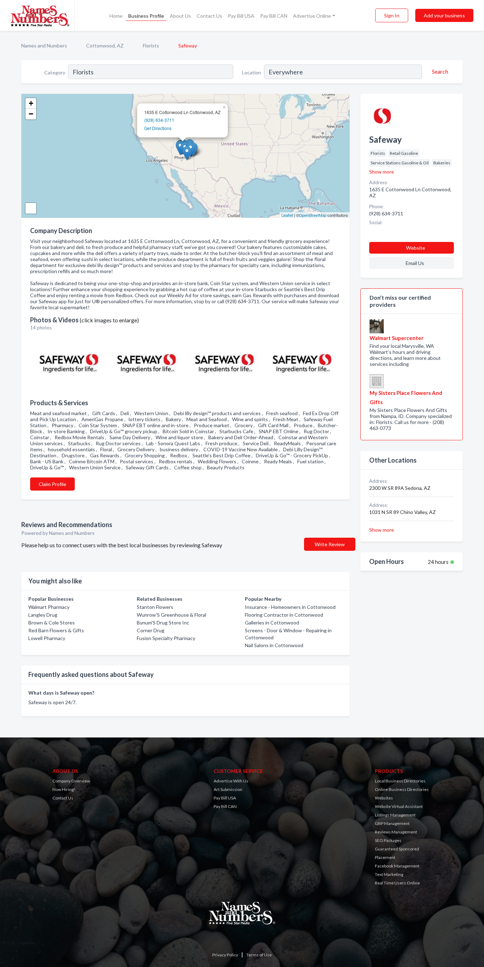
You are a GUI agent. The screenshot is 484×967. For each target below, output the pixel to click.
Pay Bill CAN (273, 16)
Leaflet (287, 215)
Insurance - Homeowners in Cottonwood (290, 607)
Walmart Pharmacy (48, 607)
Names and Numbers (44, 46)
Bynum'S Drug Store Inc (163, 623)
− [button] (31, 113)
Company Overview (71, 781)
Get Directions (157, 128)
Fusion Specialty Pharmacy (166, 638)
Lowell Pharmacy (46, 638)
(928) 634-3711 (159, 120)
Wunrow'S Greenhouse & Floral (171, 615)
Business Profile (146, 16)
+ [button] (31, 103)
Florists (151, 46)
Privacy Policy (225, 954)
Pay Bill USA (241, 16)
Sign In (391, 15)
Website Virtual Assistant (399, 806)
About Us (180, 16)
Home (116, 16)
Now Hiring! (63, 789)
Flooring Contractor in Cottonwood (284, 615)
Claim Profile (52, 484)
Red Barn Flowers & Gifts (56, 630)
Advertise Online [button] (312, 16)
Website (415, 248)
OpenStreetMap (312, 215)
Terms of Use (259, 954)
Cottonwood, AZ (105, 46)
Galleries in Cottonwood (272, 623)
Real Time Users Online (397, 883)
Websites (384, 798)
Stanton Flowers (155, 607)
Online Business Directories (402, 789)
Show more (381, 172)
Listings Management (395, 815)
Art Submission (228, 789)
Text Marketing (389, 874)
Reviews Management (396, 832)
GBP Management (392, 823)
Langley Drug (42, 615)
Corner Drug (150, 630)
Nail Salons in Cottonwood (274, 645)
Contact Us (209, 16)
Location (251, 72)
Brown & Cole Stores (51, 623)
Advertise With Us (231, 781)
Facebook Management (397, 866)
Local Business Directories (400, 781)
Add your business (444, 15)
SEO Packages (388, 840)
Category (54, 72)
